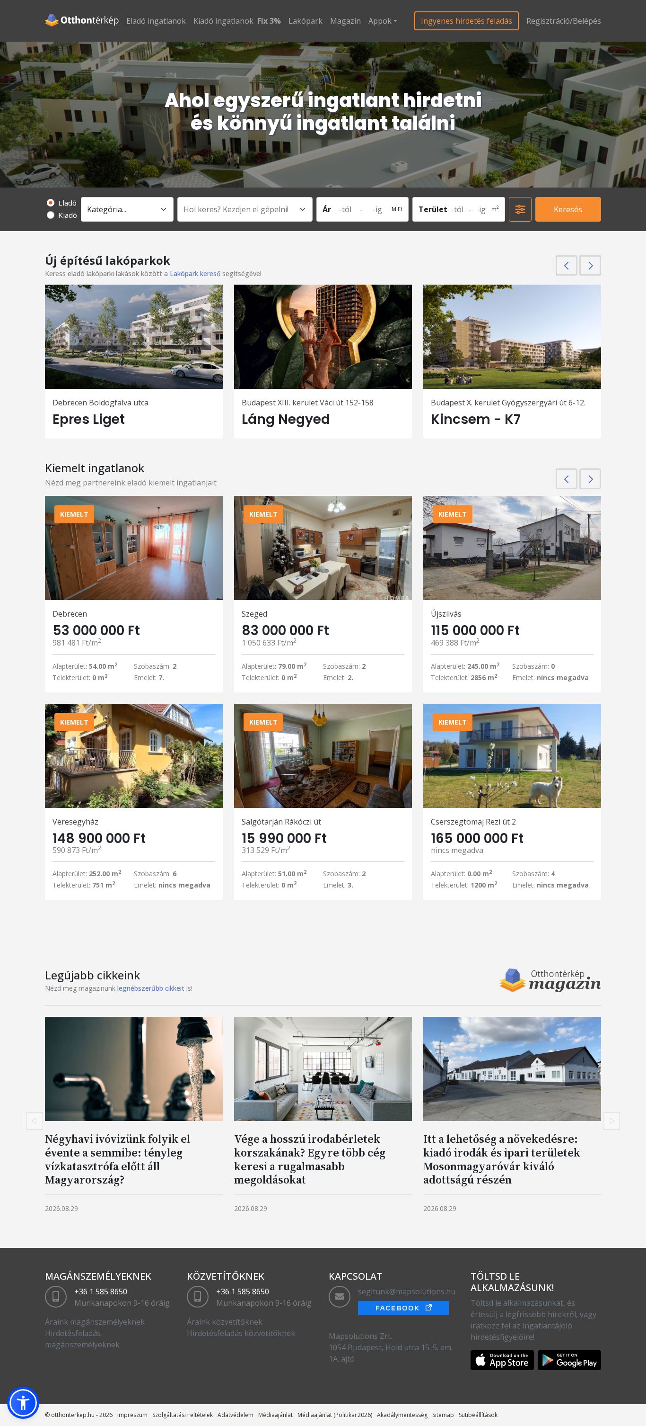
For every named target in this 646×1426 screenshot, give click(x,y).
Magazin (345, 21)
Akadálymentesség (402, 1415)
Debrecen (69, 614)
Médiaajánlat (275, 1415)
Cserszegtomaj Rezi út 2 (473, 821)
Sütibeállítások (478, 1415)
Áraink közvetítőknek (224, 1322)
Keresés (568, 209)
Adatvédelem (235, 1415)
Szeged (254, 614)
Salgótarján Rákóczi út (281, 821)
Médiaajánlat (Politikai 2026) (334, 1415)
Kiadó (67, 215)
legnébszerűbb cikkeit (150, 988)
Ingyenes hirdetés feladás (466, 21)
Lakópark (305, 21)
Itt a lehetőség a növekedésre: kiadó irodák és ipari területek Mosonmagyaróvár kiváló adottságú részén (501, 1159)
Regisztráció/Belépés (563, 21)
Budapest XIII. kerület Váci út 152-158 (308, 402)
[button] (23, 1403)
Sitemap (443, 1415)
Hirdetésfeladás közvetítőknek (241, 1333)
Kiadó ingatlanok (223, 21)
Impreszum (132, 1415)
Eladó (67, 202)
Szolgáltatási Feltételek (182, 1415)
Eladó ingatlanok (156, 21)
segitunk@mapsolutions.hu (406, 1291)
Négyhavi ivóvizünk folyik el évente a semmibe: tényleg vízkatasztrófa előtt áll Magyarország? (117, 1159)
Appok (380, 21)
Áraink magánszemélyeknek (95, 1322)
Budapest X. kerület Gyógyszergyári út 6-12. (508, 402)
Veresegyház (75, 821)
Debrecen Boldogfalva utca (100, 402)
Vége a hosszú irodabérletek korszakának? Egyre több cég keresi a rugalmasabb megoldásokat (309, 1159)
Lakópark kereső (195, 273)
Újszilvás (446, 614)
